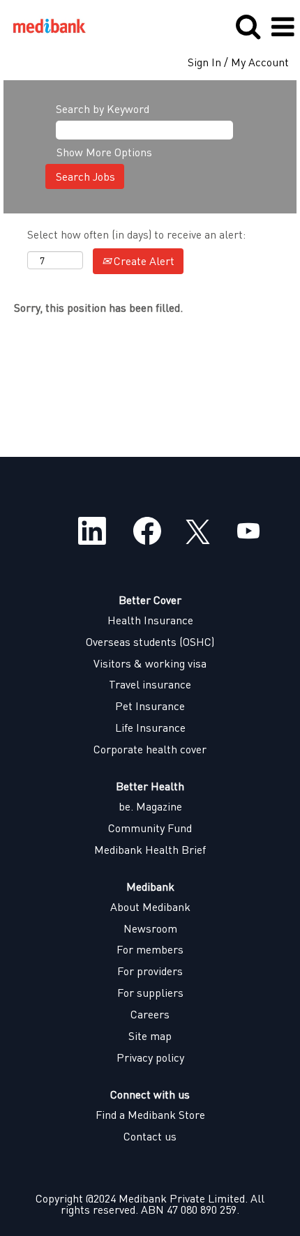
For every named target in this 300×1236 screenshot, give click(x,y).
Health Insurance (150, 620)
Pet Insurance (150, 706)
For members (150, 949)
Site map (150, 1036)
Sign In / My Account (238, 62)
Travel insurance (150, 684)
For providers (150, 971)
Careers (150, 1014)
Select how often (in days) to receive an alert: (136, 234)
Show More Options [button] (104, 151)
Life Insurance (150, 727)
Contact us (150, 1136)
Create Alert (142, 260)
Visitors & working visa (150, 663)
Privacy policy (150, 1057)
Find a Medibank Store (150, 1114)
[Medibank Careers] (44, 25)
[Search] (247, 26)
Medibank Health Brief (150, 849)
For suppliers (150, 992)
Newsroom (150, 928)
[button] (282, 27)
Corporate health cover (150, 749)
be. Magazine (150, 806)
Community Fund (150, 828)
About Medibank (150, 906)
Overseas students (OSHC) (150, 641)
